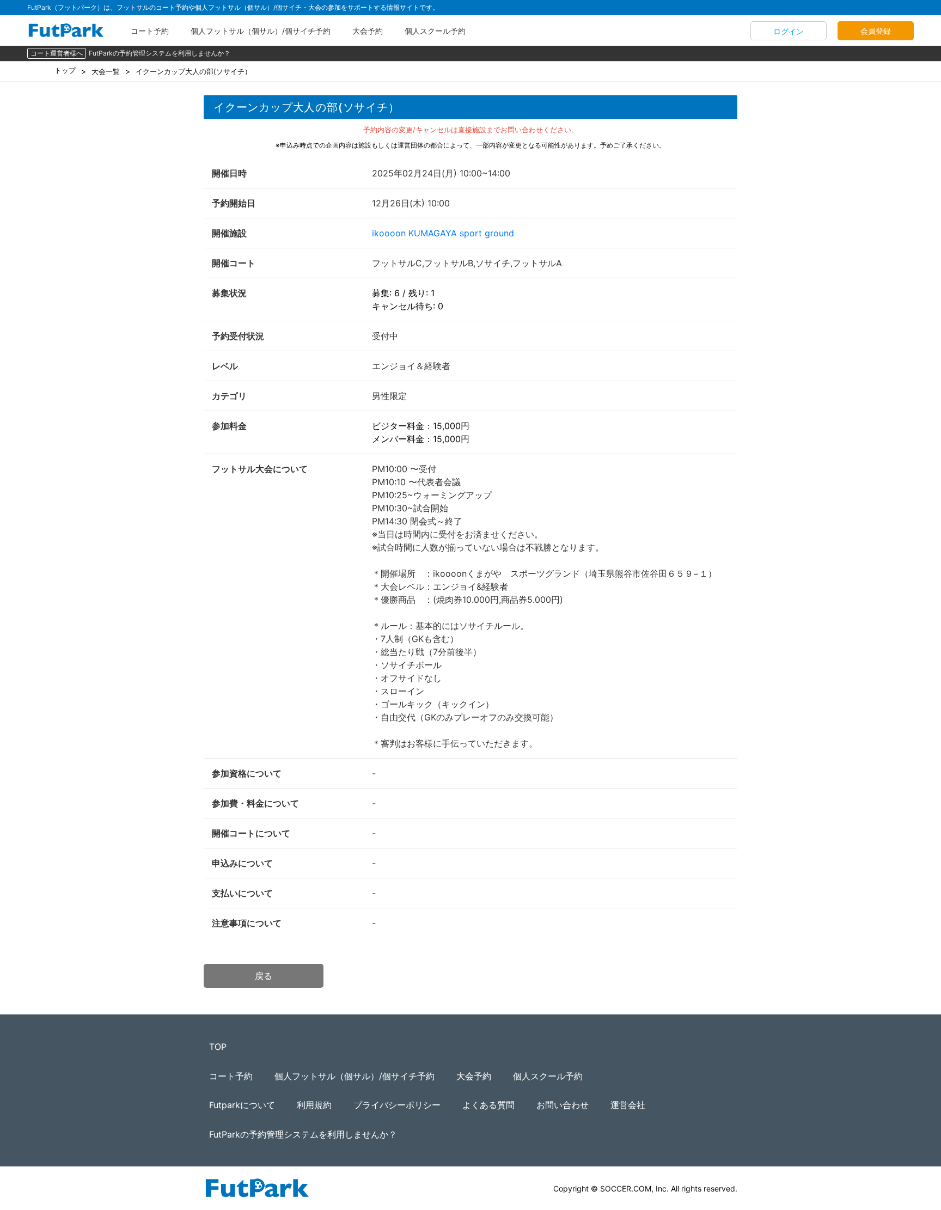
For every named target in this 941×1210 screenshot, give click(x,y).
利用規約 (314, 1104)
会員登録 (875, 30)
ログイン (788, 31)
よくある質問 (488, 1104)
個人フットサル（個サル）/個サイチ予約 (261, 30)
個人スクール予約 (435, 30)
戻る (263, 975)
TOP (218, 1046)
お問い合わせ (562, 1104)
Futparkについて (242, 1104)
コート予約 (150, 30)
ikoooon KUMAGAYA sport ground (443, 233)
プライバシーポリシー (397, 1104)
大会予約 (367, 30)
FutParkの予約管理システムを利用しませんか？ (159, 53)
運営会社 (627, 1104)
